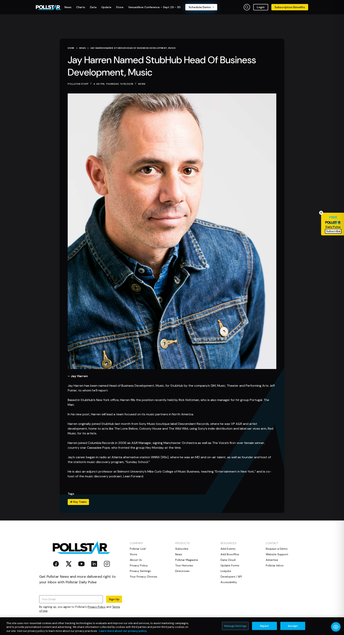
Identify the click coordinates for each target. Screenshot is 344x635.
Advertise (272, 560)
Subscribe (181, 549)
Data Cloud (228, 560)
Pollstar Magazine (186, 560)
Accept (293, 625)
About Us (136, 560)
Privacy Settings (140, 571)
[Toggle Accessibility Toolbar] (336, 627)
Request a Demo (277, 549)
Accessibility (229, 582)
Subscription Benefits (290, 7)
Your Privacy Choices (143, 576)
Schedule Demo (200, 7)
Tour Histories (184, 565)
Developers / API (231, 576)
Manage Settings (235, 625)
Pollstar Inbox (274, 565)
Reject (264, 625)
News (142, 83)
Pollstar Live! (138, 549)
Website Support (277, 554)
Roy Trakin (78, 502)
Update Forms (230, 565)
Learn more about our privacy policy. (123, 631)
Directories (182, 571)
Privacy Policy (97, 607)
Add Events (228, 549)
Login (261, 7)
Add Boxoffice (230, 554)
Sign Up (114, 599)
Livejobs (226, 571)
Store (133, 554)
